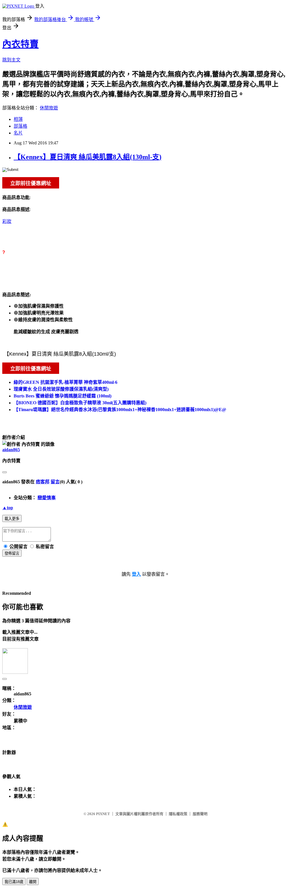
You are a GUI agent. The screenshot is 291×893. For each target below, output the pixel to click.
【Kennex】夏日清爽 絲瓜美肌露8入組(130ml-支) (87, 157)
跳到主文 (11, 59)
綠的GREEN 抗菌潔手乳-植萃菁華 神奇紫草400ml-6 (65, 382)
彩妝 (6, 221)
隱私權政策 (178, 814)
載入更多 (12, 519)
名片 (18, 132)
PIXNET (103, 814)
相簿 (18, 119)
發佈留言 (12, 553)
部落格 (20, 126)
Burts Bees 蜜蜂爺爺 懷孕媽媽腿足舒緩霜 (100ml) (62, 395)
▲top (7, 507)
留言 (55, 481)
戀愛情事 (47, 497)
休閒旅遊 (49, 107)
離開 (32, 882)
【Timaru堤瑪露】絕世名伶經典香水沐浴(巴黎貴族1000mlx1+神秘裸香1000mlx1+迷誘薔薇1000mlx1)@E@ (120, 409)
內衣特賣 (20, 44)
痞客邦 (42, 481)
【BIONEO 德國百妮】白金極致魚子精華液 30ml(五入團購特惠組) (80, 402)
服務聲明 (200, 814)
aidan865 (11, 449)
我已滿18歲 (14, 882)
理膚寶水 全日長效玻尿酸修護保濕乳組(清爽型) (61, 389)
